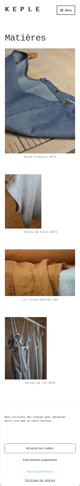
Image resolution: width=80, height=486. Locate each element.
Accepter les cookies (40, 448)
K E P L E (22, 9)
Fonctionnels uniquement (40, 460)
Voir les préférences (40, 471)
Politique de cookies (40, 480)
